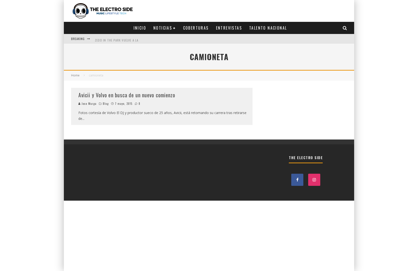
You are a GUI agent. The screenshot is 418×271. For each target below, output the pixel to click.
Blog (105, 103)
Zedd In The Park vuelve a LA (117, 39)
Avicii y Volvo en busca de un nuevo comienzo (126, 95)
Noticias (162, 28)
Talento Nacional (268, 28)
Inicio (140, 28)
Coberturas (196, 28)
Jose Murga (89, 104)
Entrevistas (229, 28)
